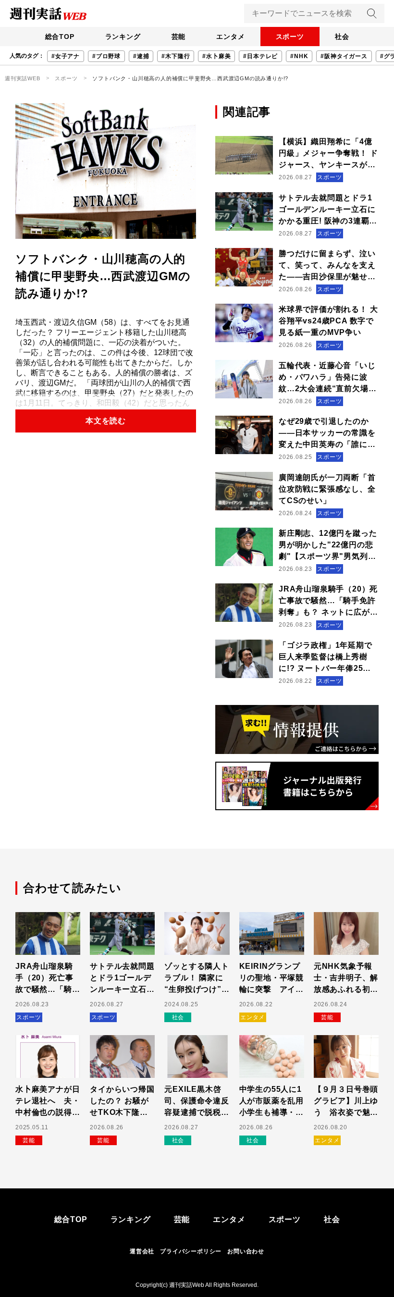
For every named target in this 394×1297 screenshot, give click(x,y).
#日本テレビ (260, 56)
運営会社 (142, 1251)
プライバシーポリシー (191, 1251)
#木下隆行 (175, 56)
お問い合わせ (245, 1251)
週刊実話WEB (22, 78)
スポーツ (290, 36)
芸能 (179, 36)
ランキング (123, 36)
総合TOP (59, 36)
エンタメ (230, 36)
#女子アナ (65, 56)
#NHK (299, 56)
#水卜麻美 (216, 56)
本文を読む (106, 421)
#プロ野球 (106, 56)
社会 (342, 36)
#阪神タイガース (343, 56)
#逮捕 (141, 56)
